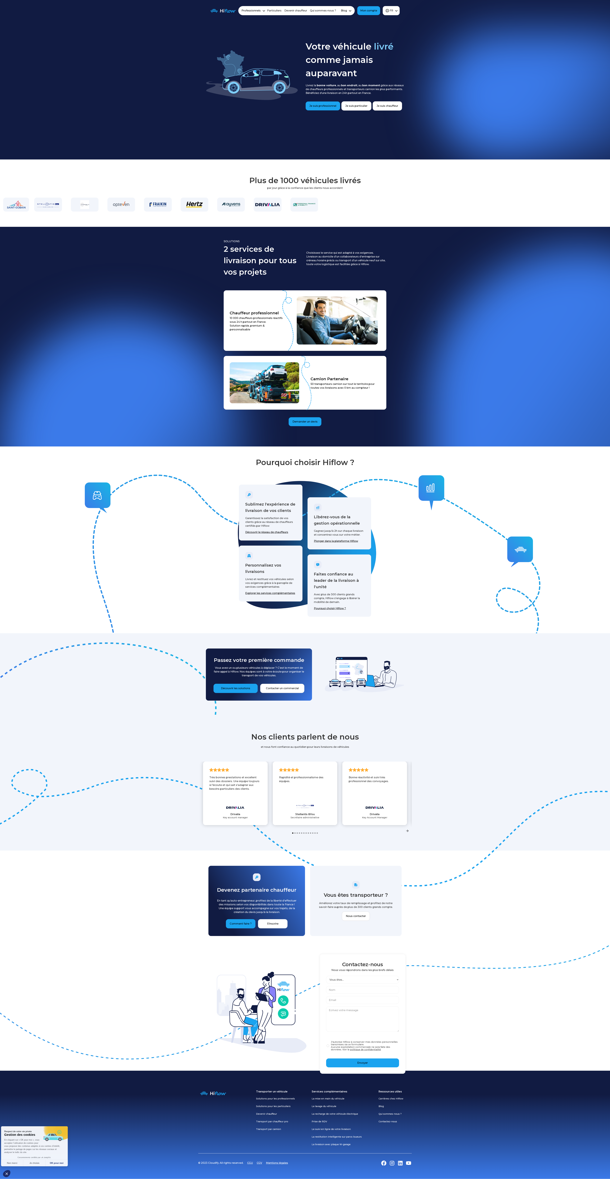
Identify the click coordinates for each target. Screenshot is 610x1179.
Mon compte (368, 10)
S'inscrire (272, 923)
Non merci (14, 1163)
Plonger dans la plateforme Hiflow (336, 541)
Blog (344, 10)
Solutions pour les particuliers (273, 1106)
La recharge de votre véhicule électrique (335, 1113)
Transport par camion (268, 1129)
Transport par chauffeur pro (272, 1121)
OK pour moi (59, 1163)
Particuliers (274, 10)
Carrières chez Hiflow (391, 1098)
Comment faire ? (241, 923)
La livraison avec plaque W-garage (331, 1144)
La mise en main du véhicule (328, 1098)
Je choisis (36, 1163)
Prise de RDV (319, 1121)
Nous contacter (356, 916)
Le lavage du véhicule (324, 1106)
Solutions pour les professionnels (275, 1098)
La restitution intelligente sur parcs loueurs (337, 1136)
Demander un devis (305, 421)
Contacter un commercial (282, 688)
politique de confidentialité (365, 1049)
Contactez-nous (388, 1121)
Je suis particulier (356, 105)
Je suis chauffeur (387, 105)
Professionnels (251, 10)
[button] (6, 1173)
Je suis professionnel (322, 105)
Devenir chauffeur (295, 10)
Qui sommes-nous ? (323, 10)
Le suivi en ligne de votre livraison (331, 1129)
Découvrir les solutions (235, 688)
